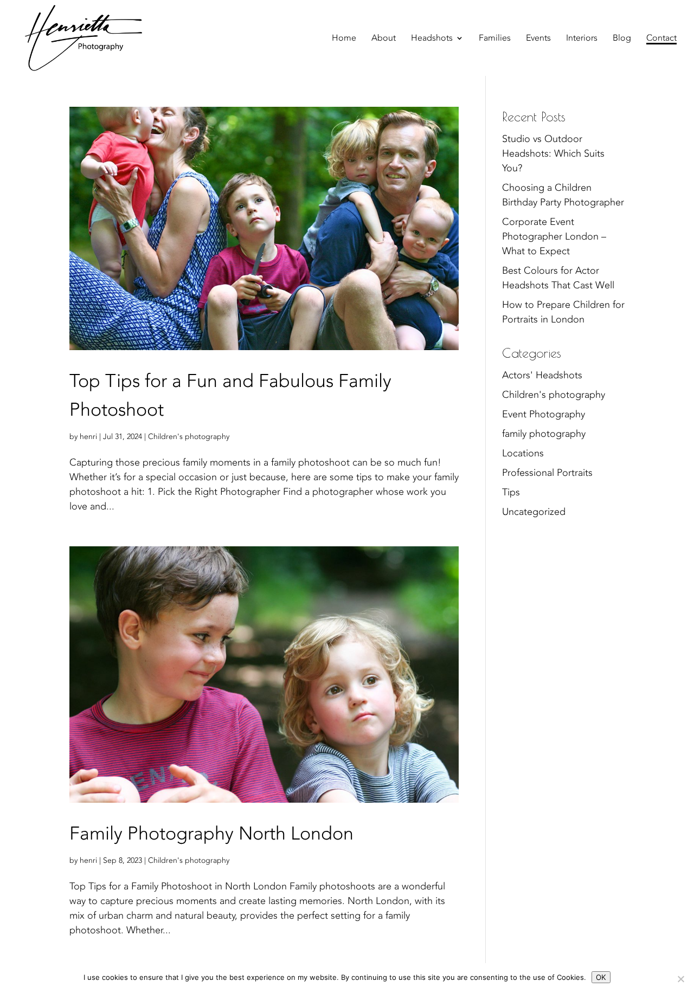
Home (344, 39)
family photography (544, 434)
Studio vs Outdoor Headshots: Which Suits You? (553, 153)
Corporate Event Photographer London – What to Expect (554, 236)
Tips (511, 492)
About (383, 39)
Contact (661, 39)
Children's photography (188, 436)
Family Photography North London (211, 833)
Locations (523, 453)
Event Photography (543, 414)
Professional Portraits (547, 473)
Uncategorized (534, 512)
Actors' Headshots (542, 375)
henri (88, 436)
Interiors (581, 39)
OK (601, 977)
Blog (622, 39)
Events (538, 39)
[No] (680, 978)
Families (495, 39)
